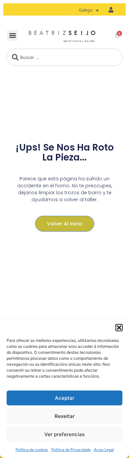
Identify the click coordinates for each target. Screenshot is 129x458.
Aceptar (64, 398)
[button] (119, 327)
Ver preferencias (64, 434)
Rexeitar (65, 416)
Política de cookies (32, 449)
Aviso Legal (104, 449)
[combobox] (64, 57)
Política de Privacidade (71, 449)
